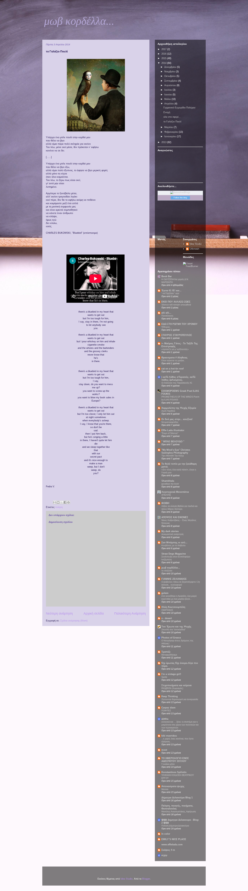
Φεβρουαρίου (171, 132)
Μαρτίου (169, 127)
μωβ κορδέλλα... (79, 21)
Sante (164, 677)
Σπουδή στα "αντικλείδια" (173, 629)
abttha (164, 719)
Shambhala (167, 480)
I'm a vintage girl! (171, 674)
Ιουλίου (168, 89)
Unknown (194, 248)
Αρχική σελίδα (94, 613)
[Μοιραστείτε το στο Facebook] (65, 502)
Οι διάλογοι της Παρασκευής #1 (176, 383)
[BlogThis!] (58, 502)
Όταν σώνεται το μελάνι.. (173, 360)
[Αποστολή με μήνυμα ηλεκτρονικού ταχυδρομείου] (54, 502)
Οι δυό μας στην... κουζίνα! (176, 419)
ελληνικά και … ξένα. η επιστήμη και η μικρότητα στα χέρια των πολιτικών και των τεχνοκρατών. (180, 725)
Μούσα (164, 789)
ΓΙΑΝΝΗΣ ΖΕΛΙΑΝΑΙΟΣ (174, 579)
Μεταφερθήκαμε (169, 655)
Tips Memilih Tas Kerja (172, 455)
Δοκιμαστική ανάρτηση (172, 534)
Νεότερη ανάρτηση (59, 613)
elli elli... (166, 312)
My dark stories (170, 531)
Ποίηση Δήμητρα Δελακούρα (175, 825)
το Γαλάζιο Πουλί (172, 121)
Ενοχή (166, 112)
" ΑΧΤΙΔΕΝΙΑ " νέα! (170, 293)
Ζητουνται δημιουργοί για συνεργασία (179, 699)
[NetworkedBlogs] (180, 192)
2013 (164, 142)
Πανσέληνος (167, 316)
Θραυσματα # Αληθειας (174, 357)
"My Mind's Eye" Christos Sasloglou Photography (175, 451)
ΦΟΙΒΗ (165, 503)
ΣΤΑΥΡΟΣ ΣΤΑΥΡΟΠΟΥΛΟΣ (176, 335)
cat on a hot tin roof (172, 368)
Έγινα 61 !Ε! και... (171, 290)
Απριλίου (169, 103)
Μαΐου (168, 99)
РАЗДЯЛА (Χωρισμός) (172, 688)
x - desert (166, 618)
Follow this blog (180, 198)
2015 (164, 58)
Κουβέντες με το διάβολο (173, 545)
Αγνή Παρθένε (168, 411)
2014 (164, 63)
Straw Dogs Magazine (173, 553)
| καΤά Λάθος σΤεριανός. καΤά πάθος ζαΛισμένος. (178, 378)
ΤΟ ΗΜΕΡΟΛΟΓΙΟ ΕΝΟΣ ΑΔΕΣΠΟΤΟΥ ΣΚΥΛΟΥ (175, 759)
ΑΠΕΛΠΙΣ (166, 495)
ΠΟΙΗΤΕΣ (166, 710)
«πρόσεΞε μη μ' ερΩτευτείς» (175, 349)
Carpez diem (168, 707)
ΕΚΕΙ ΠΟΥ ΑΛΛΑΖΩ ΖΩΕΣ (175, 301)
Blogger (146, 878)
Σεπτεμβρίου (171, 80)
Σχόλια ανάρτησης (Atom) (74, 620)
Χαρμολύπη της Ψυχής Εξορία (178, 408)
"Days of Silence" (169, 433)
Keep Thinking (169, 696)
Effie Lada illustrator (172, 430)
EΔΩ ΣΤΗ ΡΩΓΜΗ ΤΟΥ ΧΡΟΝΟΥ (179, 324)
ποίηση (59, 507)
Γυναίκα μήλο (168, 764)
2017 (164, 49)
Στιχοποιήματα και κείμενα (176, 685)
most (164, 750)
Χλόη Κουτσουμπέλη (173, 607)
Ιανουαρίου (170, 136)
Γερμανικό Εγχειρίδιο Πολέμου (179, 107)
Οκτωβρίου (170, 76)
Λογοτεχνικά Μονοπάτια (175, 492)
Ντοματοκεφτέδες (169, 422)
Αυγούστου (170, 85)
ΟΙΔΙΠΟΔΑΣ (167, 610)
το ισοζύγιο (166, 570)
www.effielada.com (172, 844)
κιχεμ (164, 855)
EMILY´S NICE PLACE (173, 839)
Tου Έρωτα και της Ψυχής (176, 626)
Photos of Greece (171, 637)
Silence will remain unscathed (176, 304)
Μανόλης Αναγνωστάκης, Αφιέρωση (178, 811)
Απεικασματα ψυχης (172, 786)
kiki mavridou (169, 735)
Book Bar (166, 276)
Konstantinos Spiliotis (173, 772)
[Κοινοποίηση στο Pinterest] (68, 502)
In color (165, 833)
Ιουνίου (168, 94)
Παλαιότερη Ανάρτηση (130, 613)
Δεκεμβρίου (170, 67)
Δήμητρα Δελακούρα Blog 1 (177, 797)
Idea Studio (196, 244)
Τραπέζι (165, 651)
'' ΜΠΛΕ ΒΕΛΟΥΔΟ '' (172, 441)
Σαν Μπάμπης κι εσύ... (174, 542)
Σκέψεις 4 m (168, 850)
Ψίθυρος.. (166, 327)
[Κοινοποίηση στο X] (61, 502)
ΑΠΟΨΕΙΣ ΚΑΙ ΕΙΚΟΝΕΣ (174, 517)
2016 (164, 53)
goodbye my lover (170, 484)
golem (164, 593)
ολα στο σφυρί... (172, 116)
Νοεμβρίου (170, 71)
